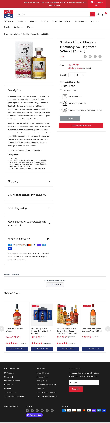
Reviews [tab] (7, 274)
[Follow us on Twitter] (33, 410)
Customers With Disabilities (47, 396)
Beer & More (79, 21)
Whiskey (7, 21)
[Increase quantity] (83, 75)
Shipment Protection (12, 381)
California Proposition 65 (46, 392)
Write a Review (57, 285)
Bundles (7, 27)
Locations (7, 388)
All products (15, 34)
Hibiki (62, 57)
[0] (103, 14)
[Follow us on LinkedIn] (52, 410)
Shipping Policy (42, 377)
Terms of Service (43, 373)
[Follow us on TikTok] (48, 410)
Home (6, 34)
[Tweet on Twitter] (95, 56)
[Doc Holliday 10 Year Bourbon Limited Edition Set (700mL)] (42, 315)
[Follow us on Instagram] (38, 410)
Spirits (43, 21)
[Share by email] (100, 56)
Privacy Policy (42, 381)
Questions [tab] (15, 274)
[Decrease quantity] (71, 75)
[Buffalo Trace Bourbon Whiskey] (17, 315)
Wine (32, 21)
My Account (9, 373)
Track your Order (10, 392)
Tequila (20, 21)
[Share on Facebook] (86, 56)
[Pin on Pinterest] (90, 56)
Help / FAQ (8, 377)
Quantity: (63, 75)
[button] (16, 343)
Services (17, 27)
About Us (40, 388)
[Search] (92, 14)
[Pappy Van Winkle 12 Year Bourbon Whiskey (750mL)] (93, 315)
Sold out (70, 118)
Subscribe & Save (98, 3)
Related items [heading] (12, 293)
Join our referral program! (14, 396)
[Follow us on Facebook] (28, 410)
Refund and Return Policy (46, 385)
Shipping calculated (75, 68)
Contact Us (8, 385)
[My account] (98, 14)
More (29, 27)
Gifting (93, 21)
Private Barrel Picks (60, 21)
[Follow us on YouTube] (43, 410)
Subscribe (75, 389)
